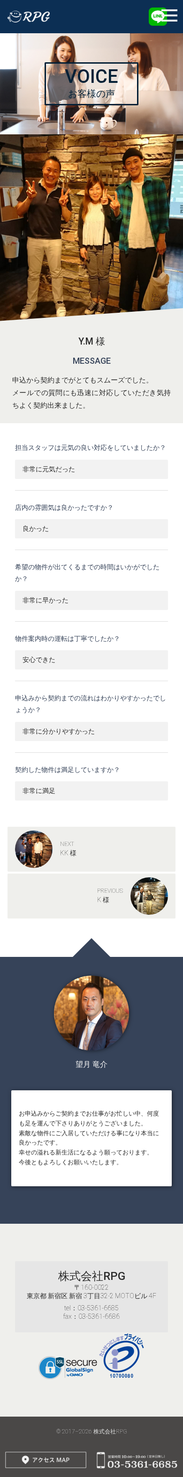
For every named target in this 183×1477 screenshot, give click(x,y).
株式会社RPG (91, 1276)
